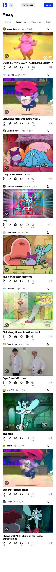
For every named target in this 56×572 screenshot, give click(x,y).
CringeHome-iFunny (15, 186)
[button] (4, 67)
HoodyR (10, 75)
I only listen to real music (16, 174)
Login (48, 5)
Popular (8, 22)
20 (50, 225)
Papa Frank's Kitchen (14, 378)
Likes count (21, 22)
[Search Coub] (11, 5)
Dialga (9, 502)
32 (50, 67)
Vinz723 (10, 390)
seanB (9, 446)
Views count (36, 22)
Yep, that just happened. (16, 489)
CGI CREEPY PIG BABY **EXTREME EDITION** (28, 63)
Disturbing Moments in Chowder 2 (21, 118)
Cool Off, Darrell (13, 131)
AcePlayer (11, 232)
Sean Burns (12, 344)
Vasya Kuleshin (13, 29)
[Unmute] (7, 56)
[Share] (47, 29)
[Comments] (15, 67)
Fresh (48, 22)
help (5, 220)
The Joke (8, 433)
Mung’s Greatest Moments (17, 276)
